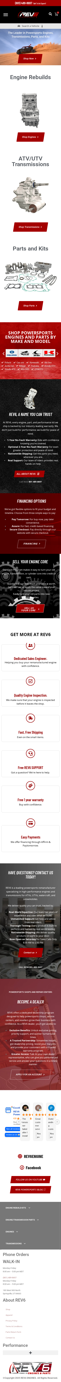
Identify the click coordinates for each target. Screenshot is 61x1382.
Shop (8, 1309)
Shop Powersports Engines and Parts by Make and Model (30, 337)
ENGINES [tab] (10, 1232)
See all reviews (13, 1129)
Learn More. (30, 702)
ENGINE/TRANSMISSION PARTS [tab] (20, 1220)
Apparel (9, 1315)
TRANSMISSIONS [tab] (14, 1243)
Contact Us (10, 1337)
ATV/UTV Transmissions (30, 161)
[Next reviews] (57, 1121)
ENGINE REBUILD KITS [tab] (16, 1208)
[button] (50, 14)
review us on (11, 1135)
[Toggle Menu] (5, 14)
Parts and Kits (30, 248)
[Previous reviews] (18, 1121)
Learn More (30, 667)
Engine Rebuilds (30, 77)
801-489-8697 (35, 481)
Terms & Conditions (14, 1326)
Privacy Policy (11, 1320)
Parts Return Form (13, 1332)
